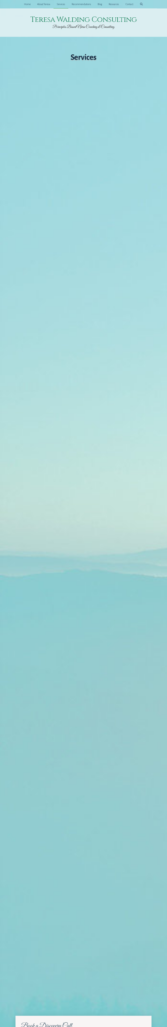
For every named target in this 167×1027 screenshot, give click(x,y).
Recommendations (81, 4)
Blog (100, 4)
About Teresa (43, 4)
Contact (129, 4)
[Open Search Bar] (141, 4)
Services (61, 4)
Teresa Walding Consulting (83, 20)
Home (27, 4)
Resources (114, 4)
